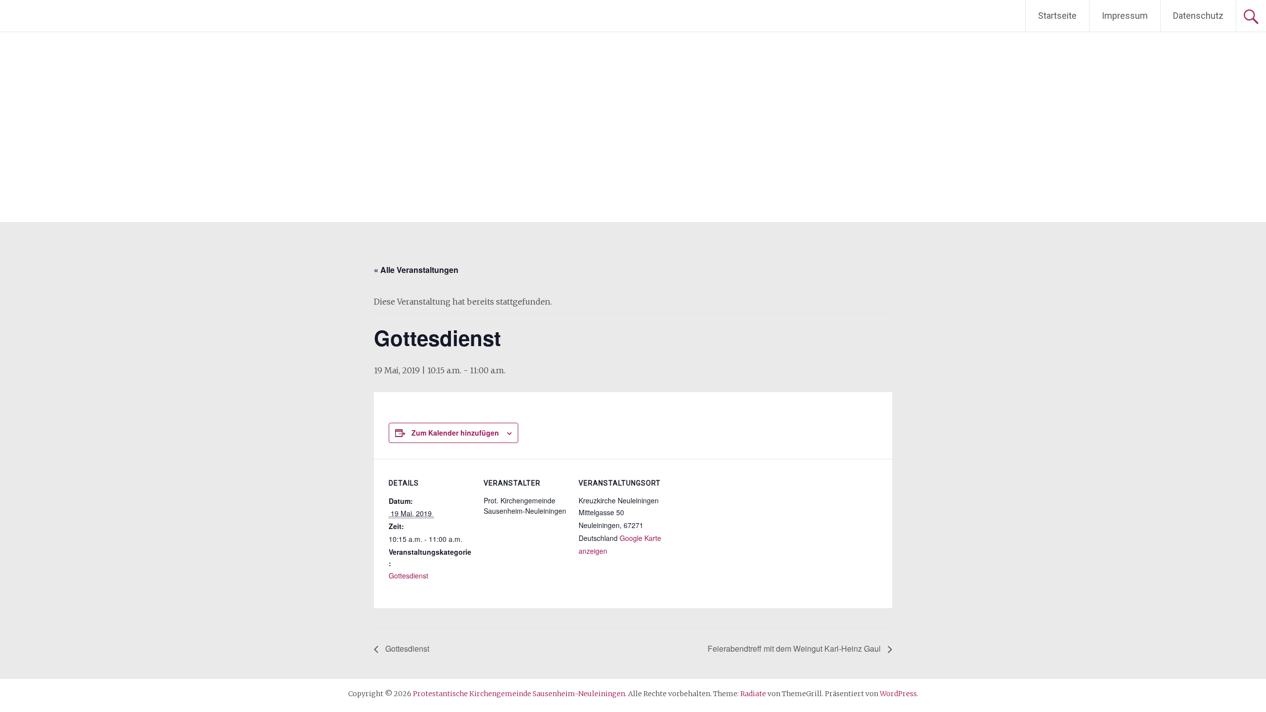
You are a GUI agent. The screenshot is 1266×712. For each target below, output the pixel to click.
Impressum (1125, 15)
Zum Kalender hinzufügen (455, 433)
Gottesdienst (408, 575)
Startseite (1057, 15)
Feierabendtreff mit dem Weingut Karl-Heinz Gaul (795, 648)
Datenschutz (1198, 15)
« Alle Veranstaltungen (416, 269)
